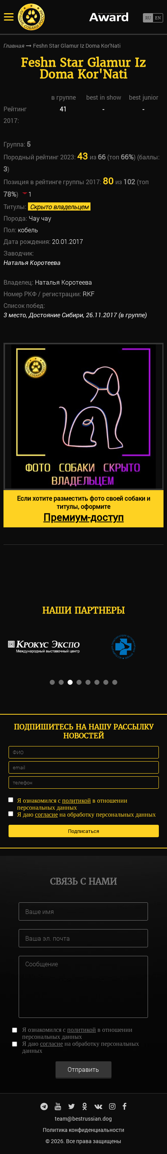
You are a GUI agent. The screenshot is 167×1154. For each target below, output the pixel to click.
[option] (83, 435)
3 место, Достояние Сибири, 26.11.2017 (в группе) (75, 315)
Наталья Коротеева (32, 262)
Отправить (83, 1069)
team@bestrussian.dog (83, 1118)
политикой (76, 800)
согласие (46, 814)
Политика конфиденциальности (83, 1129)
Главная (13, 46)
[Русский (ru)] (148, 17)
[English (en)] (158, 17)
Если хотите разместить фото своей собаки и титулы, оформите (83, 508)
